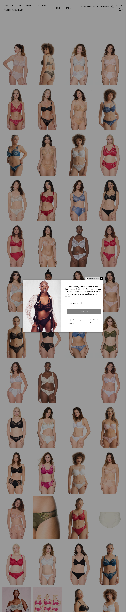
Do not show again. (94, 278)
